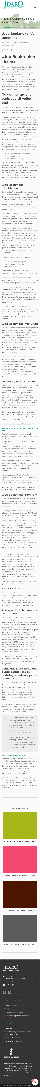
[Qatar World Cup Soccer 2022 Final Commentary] (20, 859)
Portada (7, 27)
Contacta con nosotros (14, 1012)
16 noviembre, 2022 (22, 42)
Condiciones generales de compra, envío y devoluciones (18, 1033)
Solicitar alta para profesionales (17, 1016)
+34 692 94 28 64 (12, 982)
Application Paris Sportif (11, 588)
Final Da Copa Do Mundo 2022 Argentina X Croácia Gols (20, 944)
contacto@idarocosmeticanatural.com (20, 985)
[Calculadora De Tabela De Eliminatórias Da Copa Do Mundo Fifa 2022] (20, 894)
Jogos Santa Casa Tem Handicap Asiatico (19, 257)
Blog (7, 1009)
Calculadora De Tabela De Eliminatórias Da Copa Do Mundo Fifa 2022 (20, 910)
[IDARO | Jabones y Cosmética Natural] (12, 4)
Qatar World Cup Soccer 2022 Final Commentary (20, 876)
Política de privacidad (14, 1041)
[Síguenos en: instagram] (9, 992)
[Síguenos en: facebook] (4, 992)
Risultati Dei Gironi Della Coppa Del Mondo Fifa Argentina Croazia (20, 841)
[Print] (12, 49)
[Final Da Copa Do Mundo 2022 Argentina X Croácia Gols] (20, 928)
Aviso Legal (10, 1028)
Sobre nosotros (11, 1005)
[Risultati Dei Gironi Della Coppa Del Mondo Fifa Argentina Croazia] (20, 825)
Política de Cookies (13, 1038)
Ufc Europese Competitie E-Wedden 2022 (18, 424)
